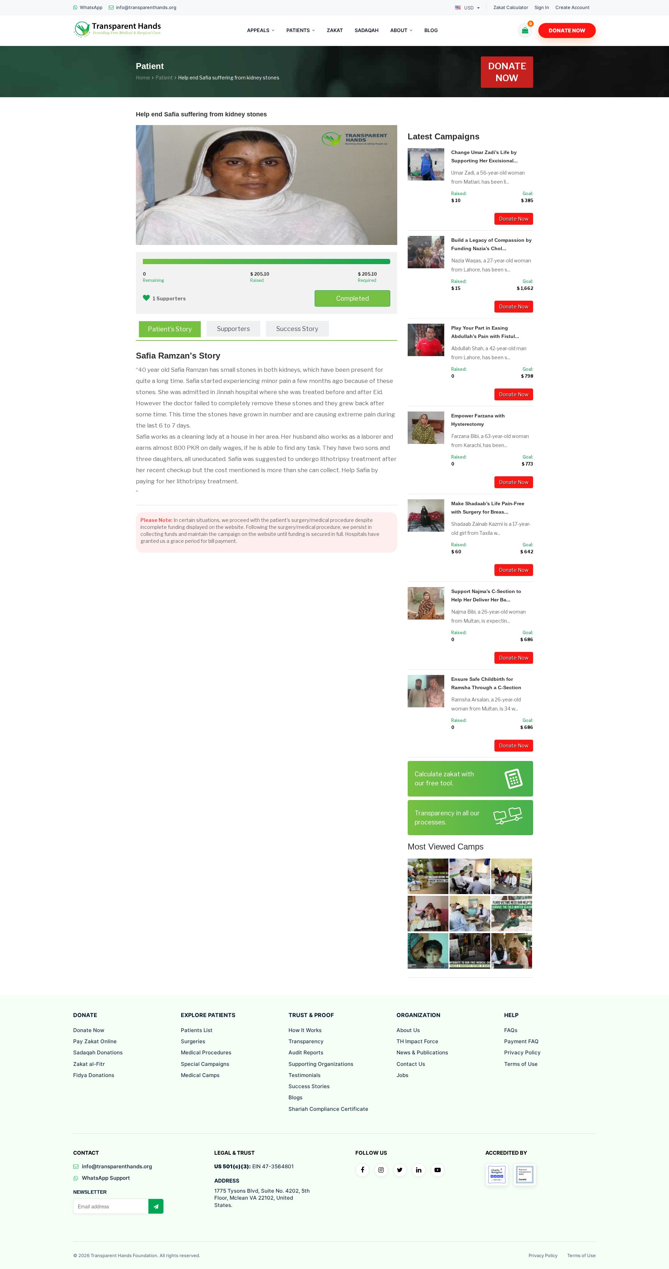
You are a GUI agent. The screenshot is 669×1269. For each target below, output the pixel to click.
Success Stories (309, 1086)
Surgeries (193, 1041)
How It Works (305, 1030)
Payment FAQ (521, 1041)
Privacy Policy (522, 1052)
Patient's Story (170, 329)
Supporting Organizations (321, 1064)
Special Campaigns (205, 1064)
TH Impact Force (417, 1041)
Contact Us (411, 1064)
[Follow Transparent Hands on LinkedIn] (419, 1170)
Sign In (542, 7)
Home (143, 77)
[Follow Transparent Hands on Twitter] (400, 1170)
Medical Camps (200, 1075)
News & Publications (422, 1052)
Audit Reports (306, 1052)
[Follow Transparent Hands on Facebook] (362, 1170)
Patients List (197, 1030)
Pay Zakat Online (95, 1041)
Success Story (297, 328)
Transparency (306, 1041)
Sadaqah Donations (98, 1052)
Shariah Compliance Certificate (328, 1109)
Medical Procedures (206, 1052)
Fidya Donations (93, 1075)
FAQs (510, 1030)
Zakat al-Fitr (89, 1064)
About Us (408, 1030)
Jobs (402, 1075)
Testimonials (305, 1075)
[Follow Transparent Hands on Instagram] (381, 1170)
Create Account (572, 7)
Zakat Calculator (510, 7)
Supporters (233, 328)
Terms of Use (521, 1064)
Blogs (295, 1097)
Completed (352, 298)
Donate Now (567, 30)
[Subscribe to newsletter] (155, 1206)
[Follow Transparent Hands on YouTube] (438, 1170)
